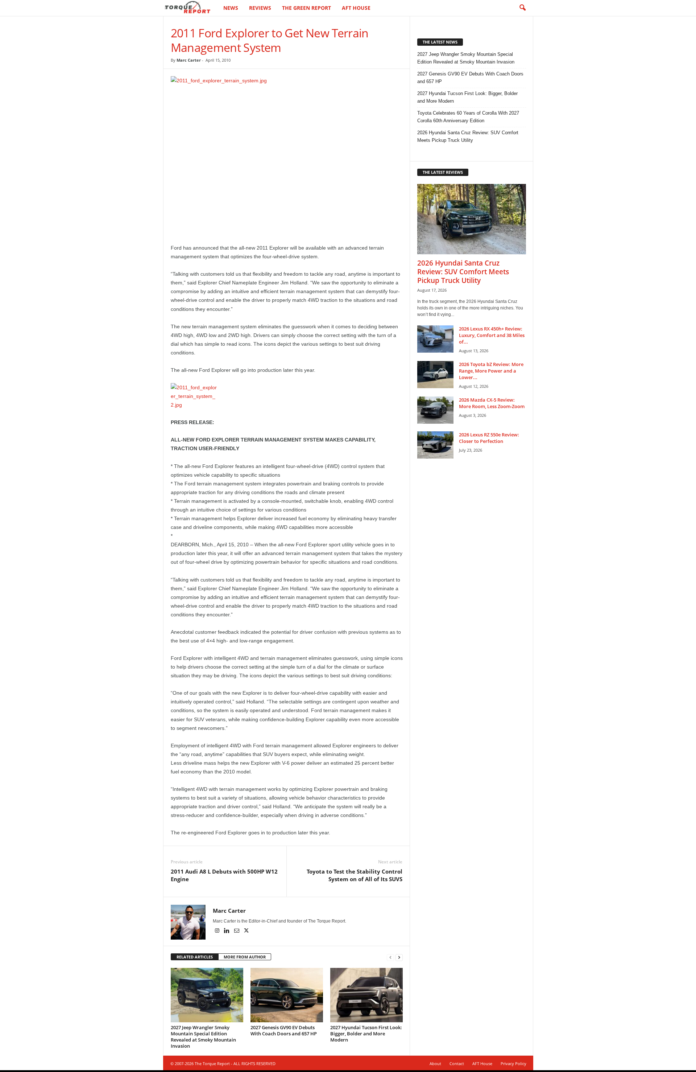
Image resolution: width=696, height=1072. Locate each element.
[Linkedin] (227, 931)
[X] (246, 931)
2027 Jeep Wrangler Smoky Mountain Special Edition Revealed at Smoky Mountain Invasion (203, 1036)
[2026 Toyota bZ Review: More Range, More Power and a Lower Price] (435, 374)
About (435, 1063)
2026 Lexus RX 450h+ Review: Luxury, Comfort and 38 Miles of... (492, 335)
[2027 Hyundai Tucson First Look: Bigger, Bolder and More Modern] (366, 995)
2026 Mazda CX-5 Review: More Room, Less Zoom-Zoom (492, 403)
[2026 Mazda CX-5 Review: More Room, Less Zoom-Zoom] (435, 410)
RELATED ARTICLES (195, 957)
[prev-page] (390, 957)
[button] (522, 8)
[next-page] (399, 957)
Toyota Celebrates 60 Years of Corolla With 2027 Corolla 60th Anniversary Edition (468, 116)
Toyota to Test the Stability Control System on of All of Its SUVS (354, 875)
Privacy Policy (513, 1063)
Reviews (260, 7)
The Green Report (306, 7)
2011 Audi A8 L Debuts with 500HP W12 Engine (224, 875)
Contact (457, 1063)
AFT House (356, 7)
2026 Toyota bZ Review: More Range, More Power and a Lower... (491, 371)
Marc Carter (189, 60)
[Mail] (237, 931)
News (230, 7)
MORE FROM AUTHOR (245, 957)
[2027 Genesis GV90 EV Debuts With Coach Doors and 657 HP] (286, 995)
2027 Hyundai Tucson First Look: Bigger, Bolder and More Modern (366, 1033)
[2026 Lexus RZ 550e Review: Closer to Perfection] (435, 445)
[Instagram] (218, 931)
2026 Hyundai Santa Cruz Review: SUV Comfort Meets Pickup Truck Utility (467, 136)
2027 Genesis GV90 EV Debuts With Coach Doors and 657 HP (283, 1030)
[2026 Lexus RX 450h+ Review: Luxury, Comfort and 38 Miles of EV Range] (435, 339)
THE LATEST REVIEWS (443, 172)
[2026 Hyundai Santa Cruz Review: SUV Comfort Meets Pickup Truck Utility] (471, 219)
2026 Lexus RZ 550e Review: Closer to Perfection (489, 437)
